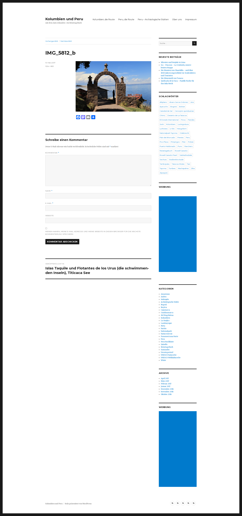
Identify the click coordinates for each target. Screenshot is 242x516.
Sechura (163, 160)
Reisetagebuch (166, 151)
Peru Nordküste (167, 342)
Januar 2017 (165, 386)
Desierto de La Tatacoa (177, 115)
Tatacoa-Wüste (178, 164)
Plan (184, 142)
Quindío (164, 344)
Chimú (162, 115)
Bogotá (173, 107)
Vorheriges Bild (51, 41)
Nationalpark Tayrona (168, 133)
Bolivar (182, 107)
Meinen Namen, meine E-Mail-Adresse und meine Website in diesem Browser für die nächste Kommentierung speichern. (93, 232)
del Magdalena (167, 315)
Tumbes (172, 168)
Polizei (190, 142)
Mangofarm (182, 129)
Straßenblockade (176, 160)
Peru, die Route (126, 19)
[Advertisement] (178, 234)
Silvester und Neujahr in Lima (173, 62)
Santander (165, 350)
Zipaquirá (163, 173)
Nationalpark (166, 331)
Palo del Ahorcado (167, 137)
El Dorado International (169, 120)
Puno (180, 146)
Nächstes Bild (66, 41)
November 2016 (167, 392)
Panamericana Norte (169, 336)
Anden (163, 297)
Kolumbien (170, 124)
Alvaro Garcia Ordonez (178, 102)
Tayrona (163, 168)
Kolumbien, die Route (104, 19)
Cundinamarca (167, 313)
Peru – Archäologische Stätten (153, 19)
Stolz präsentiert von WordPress (78, 504)
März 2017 (165, 381)
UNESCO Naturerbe (168, 355)
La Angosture (183, 124)
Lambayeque (166, 323)
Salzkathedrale (186, 155)
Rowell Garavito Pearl (168, 155)
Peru (188, 137)
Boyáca (164, 307)
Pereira (180, 137)
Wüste (163, 360)
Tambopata (164, 164)
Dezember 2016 (167, 389)
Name (48, 191)
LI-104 (172, 129)
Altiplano (163, 102)
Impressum (191, 19)
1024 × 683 (49, 66)
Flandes (191, 120)
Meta (163, 326)
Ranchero (189, 146)
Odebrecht (184, 133)
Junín (162, 124)
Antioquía (165, 299)
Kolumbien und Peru (64, 19)
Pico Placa (164, 142)
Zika (193, 168)
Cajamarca (165, 310)
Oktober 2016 (166, 394)
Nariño (163, 328)
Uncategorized (167, 352)
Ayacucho (164, 107)
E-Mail (49, 203)
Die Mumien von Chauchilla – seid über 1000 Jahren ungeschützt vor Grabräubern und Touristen (178, 73)
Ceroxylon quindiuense (184, 111)
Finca (183, 120)
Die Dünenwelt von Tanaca (172, 78)
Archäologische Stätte (170, 302)
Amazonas (165, 294)
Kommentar (52, 153)
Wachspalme (183, 168)
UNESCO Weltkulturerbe (170, 358)
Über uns (177, 19)
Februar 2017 (166, 384)
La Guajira (165, 320)
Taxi (188, 164)
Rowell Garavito (181, 151)
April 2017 (165, 378)
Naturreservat (166, 334)
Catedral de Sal (166, 111)
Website (49, 216)
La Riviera (163, 129)
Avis (192, 102)
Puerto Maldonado (167, 146)
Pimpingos (175, 142)
